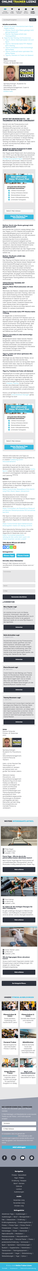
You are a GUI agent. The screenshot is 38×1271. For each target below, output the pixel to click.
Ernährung (21, 1219)
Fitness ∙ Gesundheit (19, 1175)
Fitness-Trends (23, 555)
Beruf (15, 1217)
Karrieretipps (6, 1231)
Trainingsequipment (20, 1250)
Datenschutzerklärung (28, 1268)
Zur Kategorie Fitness (19, 983)
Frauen (15, 1228)
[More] (14, 547)
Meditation (19, 1233)
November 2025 (19, 1203)
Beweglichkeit (25, 1217)
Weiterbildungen (8, 1256)
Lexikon (19, 1189)
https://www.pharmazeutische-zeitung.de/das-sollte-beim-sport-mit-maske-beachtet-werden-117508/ (16, 537)
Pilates (30, 1239)
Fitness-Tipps (9, 555)
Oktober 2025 (19, 1206)
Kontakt (5, 1268)
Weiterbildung (27, 1253)
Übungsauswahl (7, 1253)
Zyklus (23, 1256)
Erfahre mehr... (9, 91)
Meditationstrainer (8, 1236)
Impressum (14, 1268)
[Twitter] (7, 547)
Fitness (4, 1225)
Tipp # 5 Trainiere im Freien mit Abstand (19, 55)
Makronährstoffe (7, 1233)
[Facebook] (4, 547)
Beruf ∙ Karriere (19, 1183)
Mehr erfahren (19, 869)
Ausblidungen (6, 1217)
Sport (3, 1245)
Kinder (15, 1231)
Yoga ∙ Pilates (19, 1178)
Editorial (19, 1186)
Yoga (17, 1256)
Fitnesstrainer (6, 1228)
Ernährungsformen (24, 1222)
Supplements (14, 1248)
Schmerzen (25, 1242)
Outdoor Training (13, 383)
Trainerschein (6, 1250)
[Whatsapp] (11, 547)
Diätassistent (11, 1219)
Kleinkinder (23, 1231)
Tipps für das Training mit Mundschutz (17, 38)
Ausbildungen (19, 1192)
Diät (3, 1219)
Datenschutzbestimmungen (10, 1136)
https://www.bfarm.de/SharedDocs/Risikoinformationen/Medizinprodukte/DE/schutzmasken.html (19, 510)
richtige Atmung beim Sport (12, 159)
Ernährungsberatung (9, 1222)
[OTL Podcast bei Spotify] (31, 1158)
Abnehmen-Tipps (8, 1214)
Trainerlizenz (25, 1248)
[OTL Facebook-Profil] (4, 1158)
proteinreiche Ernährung (10, 1242)
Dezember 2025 (19, 1200)
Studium (5, 1248)
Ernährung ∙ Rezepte (19, 1180)
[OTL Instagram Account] (13, 1158)
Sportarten (11, 1245)
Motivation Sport (7, 1239)
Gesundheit (24, 1228)
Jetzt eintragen (19, 1147)
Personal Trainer (20, 1239)
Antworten (19, 627)
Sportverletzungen (23, 1245)
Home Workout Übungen (20, 395)
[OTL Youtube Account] (22, 1158)
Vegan (17, 1253)
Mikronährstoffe (22, 1236)
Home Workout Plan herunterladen (19, 217)
